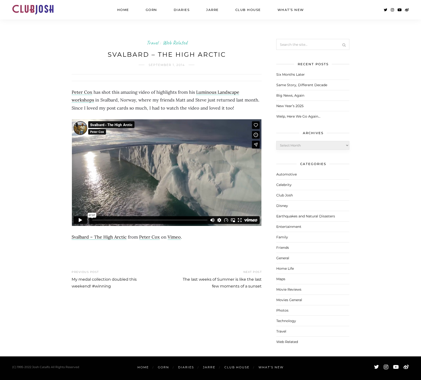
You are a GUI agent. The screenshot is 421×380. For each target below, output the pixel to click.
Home (123, 10)
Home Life (285, 268)
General (282, 258)
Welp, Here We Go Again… (298, 116)
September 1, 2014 (167, 65)
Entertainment (288, 226)
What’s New (290, 10)
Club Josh (284, 195)
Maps (280, 279)
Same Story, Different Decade (301, 85)
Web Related (175, 42)
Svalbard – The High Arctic (99, 237)
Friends (282, 247)
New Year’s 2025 (290, 106)
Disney (282, 206)
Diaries (182, 10)
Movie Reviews (288, 289)
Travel (152, 42)
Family (282, 237)
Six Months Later (290, 74)
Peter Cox (82, 92)
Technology (286, 321)
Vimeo (174, 237)
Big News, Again (290, 95)
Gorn (151, 10)
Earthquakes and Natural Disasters (305, 216)
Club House (248, 10)
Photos (282, 310)
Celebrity (284, 185)
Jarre (212, 10)
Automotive (286, 174)
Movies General (289, 300)
